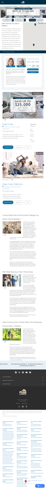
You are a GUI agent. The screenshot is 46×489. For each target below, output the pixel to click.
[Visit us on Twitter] (19, 372)
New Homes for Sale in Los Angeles (8, 432)
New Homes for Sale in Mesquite (21, 457)
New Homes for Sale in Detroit (21, 444)
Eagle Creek (8, 124)
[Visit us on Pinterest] (23, 372)
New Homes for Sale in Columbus (36, 425)
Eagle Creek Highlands (13, 184)
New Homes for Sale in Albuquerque (22, 473)
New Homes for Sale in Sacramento (8, 438)
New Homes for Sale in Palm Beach (8, 459)
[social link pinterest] (12, 179)
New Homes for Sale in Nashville (36, 457)
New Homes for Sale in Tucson (7, 425)
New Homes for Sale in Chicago (7, 476)
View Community (8, 147)
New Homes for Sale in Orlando (7, 458)
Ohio (7, 6)
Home (4, 6)
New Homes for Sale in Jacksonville (8, 454)
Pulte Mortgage (20, 311)
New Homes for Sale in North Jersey (22, 466)
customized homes (27, 227)
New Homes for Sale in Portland (35, 431)
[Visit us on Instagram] (30, 372)
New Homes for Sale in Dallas (35, 464)
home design (13, 241)
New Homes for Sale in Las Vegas (22, 456)
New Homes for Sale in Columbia (36, 444)
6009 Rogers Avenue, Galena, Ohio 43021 (12, 186)
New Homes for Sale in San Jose (7, 439)
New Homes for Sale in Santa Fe (21, 474)
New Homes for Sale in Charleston (36, 443)
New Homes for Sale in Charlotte (22, 482)
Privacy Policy (24, 403)
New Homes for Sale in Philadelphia (36, 437)
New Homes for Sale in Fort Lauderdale (8, 451)
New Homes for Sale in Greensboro (22, 483)
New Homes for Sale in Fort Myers (8, 452)
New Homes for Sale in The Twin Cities (22, 450)
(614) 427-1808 (6, 128)
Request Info (18, 147)
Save (28, 147)
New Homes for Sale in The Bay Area (8, 431)
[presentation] (1, 12)
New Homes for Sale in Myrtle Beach (36, 451)
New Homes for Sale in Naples (7, 456)
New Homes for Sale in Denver (7, 445)
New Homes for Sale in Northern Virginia (37, 473)
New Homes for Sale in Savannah (8, 470)
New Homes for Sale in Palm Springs (8, 435)
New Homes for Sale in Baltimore (22, 430)
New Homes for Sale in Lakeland (7, 455)
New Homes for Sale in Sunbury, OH (27, 365)
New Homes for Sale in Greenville (36, 448)
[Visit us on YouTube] (27, 372)
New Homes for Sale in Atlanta (7, 469)
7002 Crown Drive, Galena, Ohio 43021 (12, 126)
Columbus (11, 6)
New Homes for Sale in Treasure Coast (8, 463)
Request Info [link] (33, 72)
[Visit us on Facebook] (16, 372)
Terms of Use (18, 403)
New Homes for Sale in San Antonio (36, 467)
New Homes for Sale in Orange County (8, 434)
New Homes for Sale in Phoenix (7, 424)
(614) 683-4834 (6, 188)
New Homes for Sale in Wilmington (22, 486)
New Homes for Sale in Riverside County (9, 436)
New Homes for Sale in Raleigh (21, 484)
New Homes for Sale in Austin (35, 463)
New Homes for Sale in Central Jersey (22, 467)
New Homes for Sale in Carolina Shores (22, 480)
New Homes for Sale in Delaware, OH (19, 364)
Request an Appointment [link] (33, 69)
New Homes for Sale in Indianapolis (8, 482)
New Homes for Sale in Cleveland (36, 424)
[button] (21, 16)
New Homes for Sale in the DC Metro (22, 431)
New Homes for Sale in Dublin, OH (35, 364)
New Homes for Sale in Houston (36, 465)
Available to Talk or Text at (33, 58)
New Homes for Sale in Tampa (7, 462)
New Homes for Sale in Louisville (21, 424)
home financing (13, 304)
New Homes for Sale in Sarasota (7, 460)
